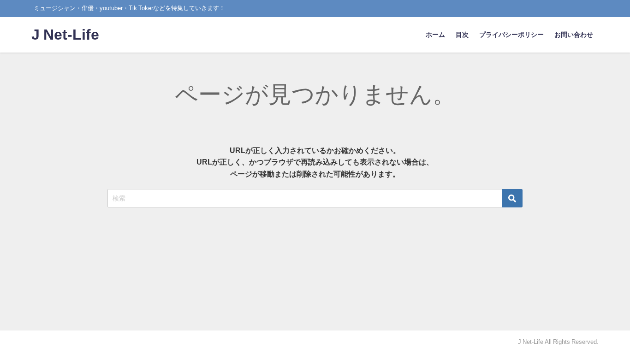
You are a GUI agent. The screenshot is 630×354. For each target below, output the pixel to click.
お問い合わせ (573, 34)
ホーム (435, 34)
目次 (462, 34)
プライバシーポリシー (511, 34)
